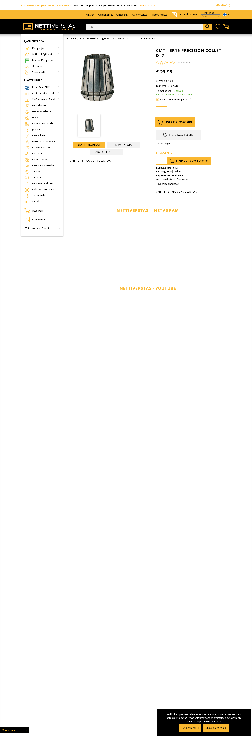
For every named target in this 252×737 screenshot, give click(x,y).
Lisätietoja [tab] (123, 145)
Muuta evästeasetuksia (14, 730)
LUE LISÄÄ (222, 5)
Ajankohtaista (139, 14)
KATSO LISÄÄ (147, 5)
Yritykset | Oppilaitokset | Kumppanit (107, 14)
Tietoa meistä (159, 14)
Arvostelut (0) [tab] (106, 152)
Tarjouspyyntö (164, 143)
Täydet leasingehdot (167, 183)
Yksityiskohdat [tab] (89, 145)
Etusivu (71, 38)
